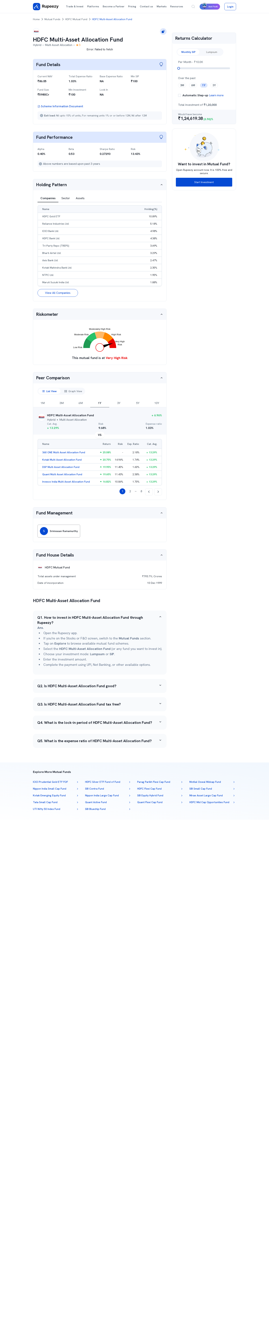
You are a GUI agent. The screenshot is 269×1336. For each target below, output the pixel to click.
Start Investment (204, 182)
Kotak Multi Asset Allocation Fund (62, 459)
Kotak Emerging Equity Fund (49, 795)
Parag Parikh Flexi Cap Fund (153, 782)
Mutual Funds (52, 19)
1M (42, 403)
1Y (99, 403)
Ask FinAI (213, 6)
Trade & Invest (74, 6)
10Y (156, 403)
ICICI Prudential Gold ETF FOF (50, 782)
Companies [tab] (47, 198)
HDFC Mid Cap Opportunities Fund (209, 802)
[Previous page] (149, 491)
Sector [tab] (65, 198)
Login (230, 6)
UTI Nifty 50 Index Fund (46, 809)
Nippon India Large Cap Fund (102, 795)
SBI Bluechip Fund (95, 809)
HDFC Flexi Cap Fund (149, 788)
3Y (118, 403)
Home (36, 19)
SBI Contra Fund (94, 788)
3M (61, 403)
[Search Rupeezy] (193, 7)
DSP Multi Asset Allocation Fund (60, 467)
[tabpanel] (100, 251)
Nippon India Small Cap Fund (49, 788)
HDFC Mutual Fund (76, 19)
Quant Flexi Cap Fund (149, 802)
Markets (162, 6)
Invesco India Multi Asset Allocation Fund (66, 481)
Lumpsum (211, 52)
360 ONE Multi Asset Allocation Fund (63, 452)
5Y (137, 403)
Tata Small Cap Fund (45, 802)
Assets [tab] (80, 198)
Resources (176, 6)
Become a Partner (113, 6)
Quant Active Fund (96, 802)
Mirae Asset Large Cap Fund (206, 795)
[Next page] (158, 491)
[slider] (178, 68)
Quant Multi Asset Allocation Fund (62, 474)
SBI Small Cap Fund (200, 788)
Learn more (216, 95)
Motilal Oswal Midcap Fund (205, 782)
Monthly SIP (188, 52)
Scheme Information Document (62, 106)
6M (81, 403)
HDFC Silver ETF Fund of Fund (102, 782)
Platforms (93, 6)
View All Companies (57, 293)
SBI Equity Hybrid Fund (150, 795)
